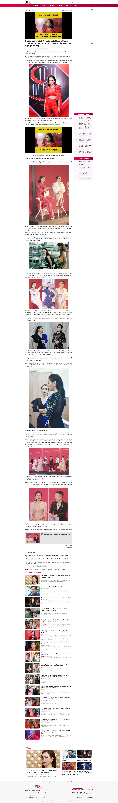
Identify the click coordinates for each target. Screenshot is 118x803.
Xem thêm (48, 742)
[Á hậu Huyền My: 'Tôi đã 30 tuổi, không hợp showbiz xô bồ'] (32, 635)
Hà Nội (73, 792)
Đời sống (51, 5)
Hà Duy (63, 569)
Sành (76, 5)
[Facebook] (85, 789)
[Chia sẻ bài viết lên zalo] (29, 49)
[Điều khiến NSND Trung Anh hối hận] (32, 591)
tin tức (85, 161)
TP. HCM (74, 796)
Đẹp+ (43, 5)
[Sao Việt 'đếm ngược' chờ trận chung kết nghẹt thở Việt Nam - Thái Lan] (32, 712)
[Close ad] (92, 9)
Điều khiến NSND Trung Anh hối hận (51, 586)
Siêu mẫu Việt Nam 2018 (60, 56)
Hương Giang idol (34, 569)
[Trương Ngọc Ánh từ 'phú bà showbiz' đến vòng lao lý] (32, 602)
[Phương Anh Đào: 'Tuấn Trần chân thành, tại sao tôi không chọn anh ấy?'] (32, 580)
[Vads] (92, 24)
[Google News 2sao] (41, 49)
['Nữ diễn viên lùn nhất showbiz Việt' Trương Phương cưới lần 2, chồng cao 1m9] (32, 690)
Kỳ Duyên (64, 350)
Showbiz (35, 5)
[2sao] (27, 5)
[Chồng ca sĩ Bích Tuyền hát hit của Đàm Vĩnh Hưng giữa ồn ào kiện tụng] (32, 735)
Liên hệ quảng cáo (77, 789)
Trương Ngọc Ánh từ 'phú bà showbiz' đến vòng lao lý (56, 597)
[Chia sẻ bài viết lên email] (31, 49)
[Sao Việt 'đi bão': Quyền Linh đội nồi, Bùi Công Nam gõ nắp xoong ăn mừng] (32, 701)
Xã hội (60, 5)
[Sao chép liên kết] (33, 49)
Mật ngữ (68, 5)
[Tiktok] (92, 789)
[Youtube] (89, 789)
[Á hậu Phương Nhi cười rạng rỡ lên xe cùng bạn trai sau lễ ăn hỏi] (32, 657)
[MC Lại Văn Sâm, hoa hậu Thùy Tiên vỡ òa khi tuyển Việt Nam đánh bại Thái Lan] (32, 723)
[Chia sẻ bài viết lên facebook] (26, 49)
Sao (33, 10)
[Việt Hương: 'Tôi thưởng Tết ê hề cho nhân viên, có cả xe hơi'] (32, 646)
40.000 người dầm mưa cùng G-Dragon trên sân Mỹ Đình (84, 773)
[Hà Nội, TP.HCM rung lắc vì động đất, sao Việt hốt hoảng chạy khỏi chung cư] (32, 613)
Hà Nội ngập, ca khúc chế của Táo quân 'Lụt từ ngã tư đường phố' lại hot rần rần (69, 773)
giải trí (84, 173)
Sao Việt (41, 533)
